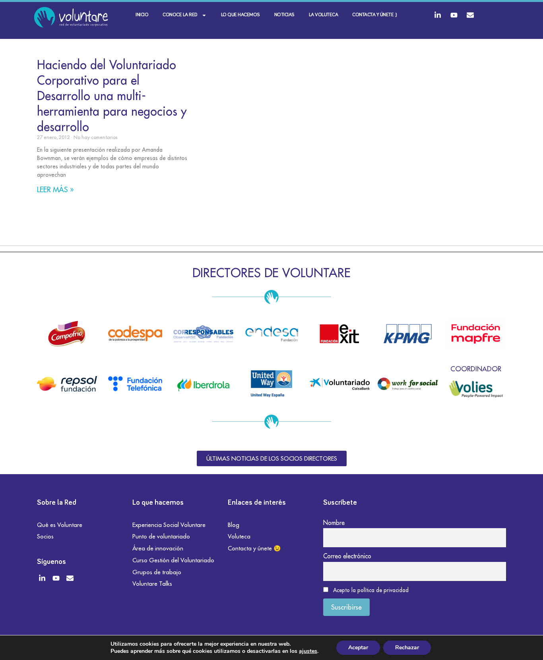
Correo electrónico (347, 556)
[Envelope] (470, 15)
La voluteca (323, 14)
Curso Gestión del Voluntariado (173, 560)
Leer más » (55, 189)
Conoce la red (180, 14)
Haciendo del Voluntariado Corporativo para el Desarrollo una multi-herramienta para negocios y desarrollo (112, 95)
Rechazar (407, 647)
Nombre (334, 523)
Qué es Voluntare (59, 525)
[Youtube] (454, 15)
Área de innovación (157, 548)
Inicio (142, 14)
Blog (233, 525)
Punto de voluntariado (161, 536)
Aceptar (358, 647)
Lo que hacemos (240, 14)
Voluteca (239, 536)
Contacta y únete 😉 (254, 548)
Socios (45, 536)
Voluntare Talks (152, 583)
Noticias (284, 14)
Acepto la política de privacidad (371, 590)
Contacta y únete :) (374, 14)
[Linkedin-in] (438, 15)
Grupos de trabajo (156, 572)
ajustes (308, 651)
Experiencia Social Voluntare (169, 525)
